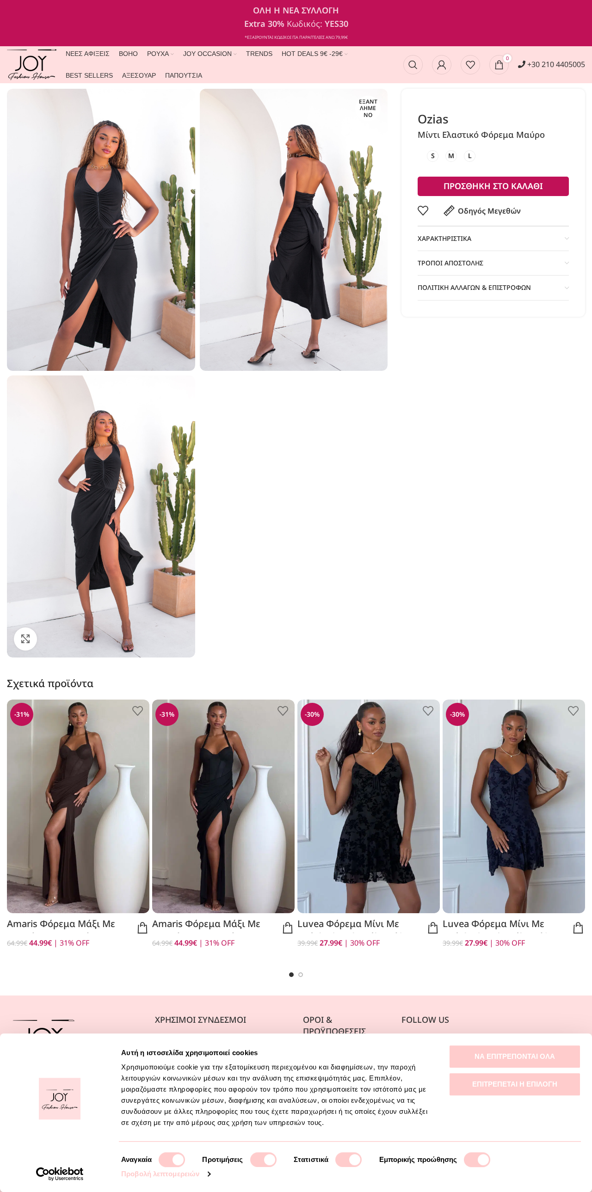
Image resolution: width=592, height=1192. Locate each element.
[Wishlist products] (470, 64)
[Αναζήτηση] (413, 64)
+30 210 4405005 (555, 64)
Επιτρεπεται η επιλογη (514, 1084)
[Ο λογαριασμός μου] (441, 64)
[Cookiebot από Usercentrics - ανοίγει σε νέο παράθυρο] (59, 1174)
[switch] (263, 1159)
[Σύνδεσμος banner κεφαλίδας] (296, 23)
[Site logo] (31, 64)
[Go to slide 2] (300, 974)
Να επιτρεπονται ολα (515, 1056)
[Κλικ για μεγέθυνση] (25, 639)
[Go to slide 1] (291, 974)
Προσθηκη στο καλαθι (493, 185)
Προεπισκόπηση (142, 928)
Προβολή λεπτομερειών (160, 1174)
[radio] (432, 156)
